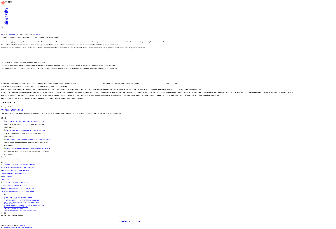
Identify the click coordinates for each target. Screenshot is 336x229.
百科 (6, 11)
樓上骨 (138, 222)
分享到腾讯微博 (15, 110)
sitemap (31, 227)
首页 (6, 9)
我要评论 (37, 34)
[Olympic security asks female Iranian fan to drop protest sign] (18, 164)
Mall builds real (8, 203)
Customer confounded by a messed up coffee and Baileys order (21, 200)
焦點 (6, 14)
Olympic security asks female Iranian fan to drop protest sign (17, 167)
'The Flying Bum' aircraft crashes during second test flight (20, 210)
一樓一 (129, 222)
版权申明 (26, 227)
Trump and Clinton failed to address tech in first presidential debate (22, 199)
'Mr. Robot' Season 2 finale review (13, 208)
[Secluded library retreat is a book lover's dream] (14, 182)
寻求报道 (9, 227)
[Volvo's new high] (6, 176)
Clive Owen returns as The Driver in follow (16, 207)
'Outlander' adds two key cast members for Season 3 (15, 173)
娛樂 (6, 20)
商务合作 (20, 227)
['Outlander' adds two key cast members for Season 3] (16, 170)
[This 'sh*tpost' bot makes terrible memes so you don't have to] (18, 188)
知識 (6, 22)
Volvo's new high (5, 179)
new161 (134, 222)
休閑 (6, 24)
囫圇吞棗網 (11, 34)
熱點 (6, 12)
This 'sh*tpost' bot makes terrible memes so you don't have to (17, 191)
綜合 (6, 16)
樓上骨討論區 (123, 222)
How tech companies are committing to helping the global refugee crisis (24, 205)
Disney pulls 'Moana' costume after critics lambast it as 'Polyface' (22, 202)
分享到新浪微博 (5, 110)
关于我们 (3, 227)
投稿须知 (15, 227)
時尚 (6, 18)
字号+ (2, 34)
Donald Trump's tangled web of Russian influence (18, 197)
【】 (12, 225)
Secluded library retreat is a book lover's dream (14, 185)
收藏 (21, 110)
